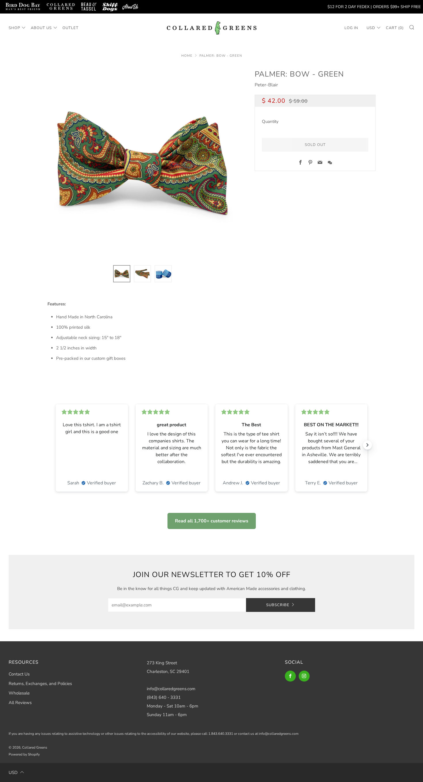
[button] (121, 273)
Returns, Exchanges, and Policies (40, 683)
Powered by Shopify (24, 754)
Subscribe (277, 605)
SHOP (14, 28)
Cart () (395, 28)
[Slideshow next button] (367, 445)
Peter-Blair (266, 85)
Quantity (270, 121)
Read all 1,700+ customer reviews (211, 521)
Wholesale (19, 693)
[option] (142, 163)
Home (187, 56)
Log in (351, 28)
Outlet (70, 28)
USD (371, 28)
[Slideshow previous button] (55, 445)
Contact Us (19, 674)
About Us (41, 28)
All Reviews (20, 702)
